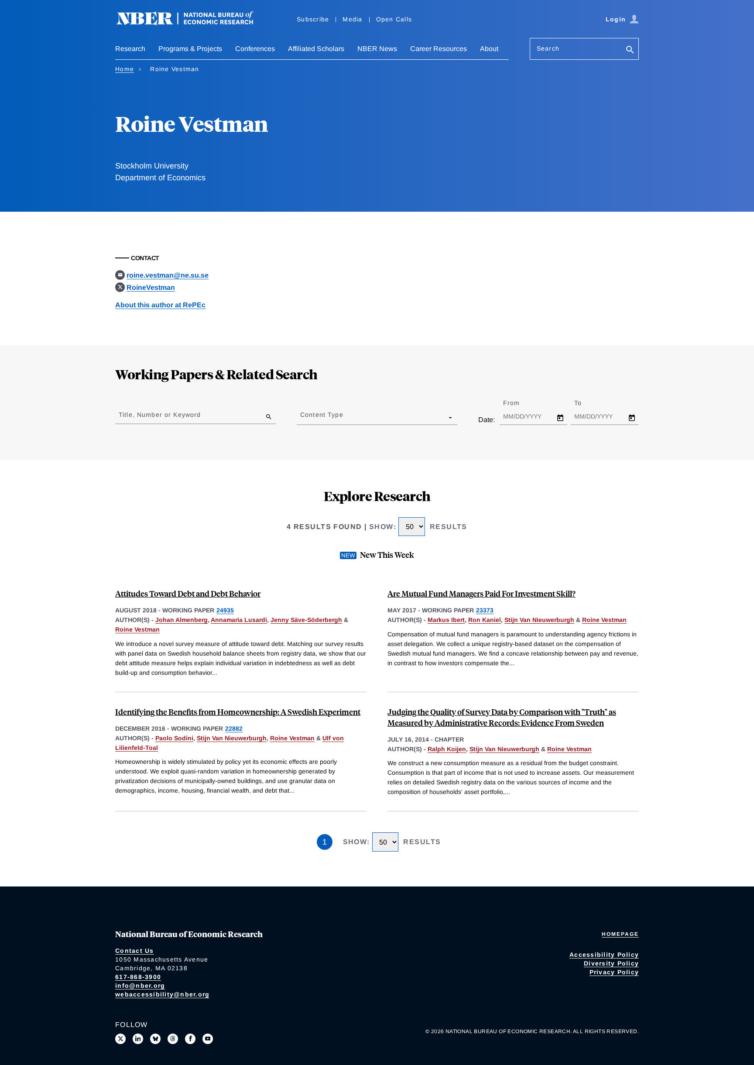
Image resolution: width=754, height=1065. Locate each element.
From (519, 402)
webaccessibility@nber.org (162, 994)
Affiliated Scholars (316, 48)
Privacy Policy (614, 972)
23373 (485, 610)
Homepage (620, 934)
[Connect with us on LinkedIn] (138, 1039)
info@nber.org (140, 985)
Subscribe (313, 19)
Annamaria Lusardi (239, 619)
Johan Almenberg (181, 619)
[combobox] (302, 417)
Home (124, 68)
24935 (225, 610)
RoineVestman (151, 287)
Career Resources (438, 48)
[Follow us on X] (120, 1039)
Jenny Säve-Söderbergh (306, 619)
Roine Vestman (137, 629)
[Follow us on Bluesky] (155, 1039)
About (489, 48)
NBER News (377, 48)
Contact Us (134, 950)
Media (352, 19)
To (585, 402)
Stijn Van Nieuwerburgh (539, 619)
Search (548, 48)
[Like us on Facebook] (190, 1039)
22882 (234, 728)
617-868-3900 (138, 976)
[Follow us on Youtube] (207, 1039)
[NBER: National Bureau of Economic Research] (192, 23)
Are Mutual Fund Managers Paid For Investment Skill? (481, 593)
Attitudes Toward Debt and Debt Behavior (187, 593)
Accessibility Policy (604, 954)
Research (130, 48)
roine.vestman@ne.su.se (168, 275)
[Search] (630, 50)
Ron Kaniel (484, 619)
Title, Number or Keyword (160, 414)
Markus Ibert (446, 619)
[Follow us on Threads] (173, 1039)
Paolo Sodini (174, 738)
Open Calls (394, 19)
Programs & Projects (190, 48)
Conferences (255, 48)
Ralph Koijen (447, 749)
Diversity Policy (611, 963)
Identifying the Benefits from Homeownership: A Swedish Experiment (237, 711)
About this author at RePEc (160, 305)
